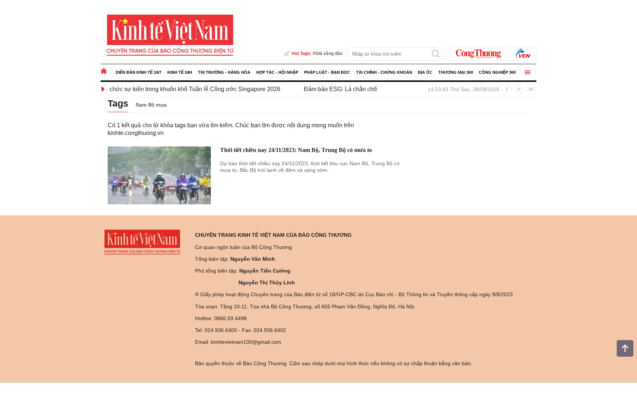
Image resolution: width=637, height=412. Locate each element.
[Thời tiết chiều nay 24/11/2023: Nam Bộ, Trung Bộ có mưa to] (159, 175)
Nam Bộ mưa (151, 105)
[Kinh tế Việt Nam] (170, 35)
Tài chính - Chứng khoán (384, 72)
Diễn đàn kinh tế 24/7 (138, 72)
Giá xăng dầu (328, 53)
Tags (118, 103)
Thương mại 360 (455, 72)
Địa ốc (425, 72)
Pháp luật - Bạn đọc (327, 72)
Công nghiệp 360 (497, 72)
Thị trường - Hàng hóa (224, 72)
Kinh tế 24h (179, 72)
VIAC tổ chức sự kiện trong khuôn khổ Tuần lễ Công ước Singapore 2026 (173, 89)
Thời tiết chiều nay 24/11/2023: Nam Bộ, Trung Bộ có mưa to (296, 150)
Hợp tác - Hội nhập (277, 72)
